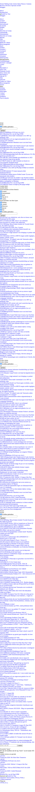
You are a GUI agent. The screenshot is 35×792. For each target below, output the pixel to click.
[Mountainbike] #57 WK (10, 638)
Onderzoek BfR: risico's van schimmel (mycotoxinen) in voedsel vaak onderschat (14, 221)
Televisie (2, 41)
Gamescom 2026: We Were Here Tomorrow (15, 244)
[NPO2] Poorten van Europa (10, 686)
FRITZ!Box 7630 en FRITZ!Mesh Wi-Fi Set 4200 (17, 295)
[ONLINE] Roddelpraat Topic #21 (13, 651)
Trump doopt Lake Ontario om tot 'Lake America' (17, 146)
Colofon (2, 95)
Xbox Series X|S (5, 73)
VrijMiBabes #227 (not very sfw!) (12, 432)
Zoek (10, 4)
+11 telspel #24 (7, 695)
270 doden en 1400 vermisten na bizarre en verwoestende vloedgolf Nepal (14, 161)
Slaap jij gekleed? (7, 671)
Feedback (3, 96)
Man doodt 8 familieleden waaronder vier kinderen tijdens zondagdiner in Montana (17, 180)
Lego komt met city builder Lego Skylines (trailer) (17, 178)
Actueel (2, 20)
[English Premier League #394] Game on (14, 545)
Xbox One (3, 69)
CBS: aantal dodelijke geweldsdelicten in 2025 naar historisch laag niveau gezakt (16, 158)
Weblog (6, 4)
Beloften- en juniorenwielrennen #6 (13, 698)
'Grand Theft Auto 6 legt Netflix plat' (13, 338)
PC (1, 66)
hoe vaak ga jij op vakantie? (10, 530)
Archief (18, 5)
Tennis (2, 52)
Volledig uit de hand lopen (10, 552)
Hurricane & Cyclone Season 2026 (13, 669)
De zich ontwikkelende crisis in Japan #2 (14, 658)
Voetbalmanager (5, 61)
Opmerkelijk (3, 32)
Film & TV (3, 76)
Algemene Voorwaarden (7, 777)
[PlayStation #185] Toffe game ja (12, 668)
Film (1, 39)
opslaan (3, 130)
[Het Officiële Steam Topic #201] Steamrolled (16, 572)
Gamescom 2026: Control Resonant (12, 306)
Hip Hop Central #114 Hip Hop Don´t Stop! (16, 643)
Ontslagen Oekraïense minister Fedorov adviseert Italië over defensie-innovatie (17, 258)
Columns (28, 4)
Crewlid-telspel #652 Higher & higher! (14, 627)
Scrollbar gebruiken (7, 126)
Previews (8, 5)
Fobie (4, 557)
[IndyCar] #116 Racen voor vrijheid (13, 569)
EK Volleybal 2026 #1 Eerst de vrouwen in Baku (17, 688)
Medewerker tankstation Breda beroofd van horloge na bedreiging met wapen (15, 230)
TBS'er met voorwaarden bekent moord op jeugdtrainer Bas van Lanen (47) (15, 270)
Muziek (2, 37)
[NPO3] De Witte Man (9, 579)
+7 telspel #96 (7, 693)
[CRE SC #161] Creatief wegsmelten (13, 712)
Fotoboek (3, 89)
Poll (3, 210)
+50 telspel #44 (7, 681)
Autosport (3, 51)
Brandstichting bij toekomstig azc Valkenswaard (16, 164)
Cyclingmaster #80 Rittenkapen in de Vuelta (16, 720)
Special (4, 208)
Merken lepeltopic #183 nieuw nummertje (15, 653)
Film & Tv (5, 197)
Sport (1, 46)
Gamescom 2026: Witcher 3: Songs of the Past (15, 279)
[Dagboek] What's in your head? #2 (13, 700)
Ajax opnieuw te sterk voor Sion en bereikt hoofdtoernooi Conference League (14, 332)
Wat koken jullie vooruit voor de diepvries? (15, 550)
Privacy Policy (19, 777)
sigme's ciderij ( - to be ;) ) (10, 629)
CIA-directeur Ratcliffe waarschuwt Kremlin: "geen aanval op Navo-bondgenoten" (16, 508)
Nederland (3, 22)
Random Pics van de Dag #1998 (11, 134)
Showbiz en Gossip (5, 31)
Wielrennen (3, 54)
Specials (13, 5)
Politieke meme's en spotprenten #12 (13, 577)
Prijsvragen (3, 91)
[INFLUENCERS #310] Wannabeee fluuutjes (16, 528)
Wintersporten (4, 58)
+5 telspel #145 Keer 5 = (10, 683)
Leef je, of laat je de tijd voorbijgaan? (13, 727)
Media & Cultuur (5, 42)
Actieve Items (17, 4)
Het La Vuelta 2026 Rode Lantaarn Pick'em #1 (16, 717)
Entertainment (4, 34)
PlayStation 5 (4, 74)
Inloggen (2, 7)
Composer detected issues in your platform (14, 542)
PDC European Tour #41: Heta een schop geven (16, 594)
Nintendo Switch (5, 71)
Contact (2, 93)
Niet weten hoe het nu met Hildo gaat (13, 666)
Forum (2, 4)
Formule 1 (3, 49)
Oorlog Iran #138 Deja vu (10, 580)
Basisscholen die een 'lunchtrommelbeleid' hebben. (17, 599)
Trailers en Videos (5, 81)
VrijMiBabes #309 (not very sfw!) (12, 440)
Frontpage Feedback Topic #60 (12, 617)
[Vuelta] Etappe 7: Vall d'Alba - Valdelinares (16, 685)
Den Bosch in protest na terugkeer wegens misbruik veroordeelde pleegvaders (15, 449)
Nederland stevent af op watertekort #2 (14, 713)
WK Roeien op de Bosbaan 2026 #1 (13, 612)
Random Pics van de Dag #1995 (12, 166)
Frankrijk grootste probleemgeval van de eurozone (17, 321)
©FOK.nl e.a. (4, 782)
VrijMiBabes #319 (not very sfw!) (12, 132)
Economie (3, 26)
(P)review (5, 206)
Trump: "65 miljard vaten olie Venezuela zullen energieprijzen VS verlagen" (16, 240)
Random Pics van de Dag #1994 (12, 183)
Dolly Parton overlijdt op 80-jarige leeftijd (14, 184)
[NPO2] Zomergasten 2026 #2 (12, 718)
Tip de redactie (4, 98)
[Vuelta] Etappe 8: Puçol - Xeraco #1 (13, 540)
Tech (1, 29)
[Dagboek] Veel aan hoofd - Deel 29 (13, 564)
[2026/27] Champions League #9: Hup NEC (16, 725)
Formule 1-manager (6, 63)
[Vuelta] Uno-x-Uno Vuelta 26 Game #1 (14, 715)
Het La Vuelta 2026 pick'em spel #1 (13, 722)
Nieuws (23, 4)
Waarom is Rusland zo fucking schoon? (14, 680)
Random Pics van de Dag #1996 (12, 152)
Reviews (2, 5)
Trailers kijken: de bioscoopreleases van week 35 (16, 254)
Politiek (2, 27)
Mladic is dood (7, 604)
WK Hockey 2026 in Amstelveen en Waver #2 (16, 523)
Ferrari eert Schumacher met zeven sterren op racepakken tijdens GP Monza (15, 285)
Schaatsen (3, 56)
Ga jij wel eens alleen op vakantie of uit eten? (16, 696)
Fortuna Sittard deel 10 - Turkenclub (13, 619)
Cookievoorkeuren (5, 779)
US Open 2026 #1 (8, 723)
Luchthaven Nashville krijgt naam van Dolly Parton (17, 242)
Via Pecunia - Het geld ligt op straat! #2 (14, 663)
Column (4, 204)
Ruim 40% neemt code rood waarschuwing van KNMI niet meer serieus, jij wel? (16, 304)
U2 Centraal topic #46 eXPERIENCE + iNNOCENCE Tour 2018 (14, 537)
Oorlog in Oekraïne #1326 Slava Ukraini (14, 543)
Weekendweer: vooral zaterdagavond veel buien (16, 268)
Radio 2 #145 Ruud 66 (9, 570)
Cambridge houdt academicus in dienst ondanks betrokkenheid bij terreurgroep (16, 503)
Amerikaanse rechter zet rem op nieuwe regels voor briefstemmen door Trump (16, 292)
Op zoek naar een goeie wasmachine (13, 728)
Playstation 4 (4, 68)
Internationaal (4, 24)
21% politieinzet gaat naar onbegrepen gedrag (16, 622)
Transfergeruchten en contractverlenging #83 (16, 740)
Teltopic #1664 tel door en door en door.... (15, 621)
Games (2, 64)
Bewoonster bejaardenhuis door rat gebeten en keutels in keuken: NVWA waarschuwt (16, 265)
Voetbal (2, 47)
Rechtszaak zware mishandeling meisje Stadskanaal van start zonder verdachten (14, 471)
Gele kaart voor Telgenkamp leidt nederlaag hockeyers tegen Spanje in (15, 246)
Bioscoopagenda (5, 44)
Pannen (4, 535)
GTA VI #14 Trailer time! (10, 562)
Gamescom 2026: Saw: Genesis (11, 227)
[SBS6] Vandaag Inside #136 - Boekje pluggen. (17, 582)
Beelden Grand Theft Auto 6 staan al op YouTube (17, 315)
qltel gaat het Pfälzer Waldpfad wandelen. (15, 525)
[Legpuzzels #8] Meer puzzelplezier (13, 664)
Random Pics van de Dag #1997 (12, 147)
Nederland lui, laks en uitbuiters (12, 527)
